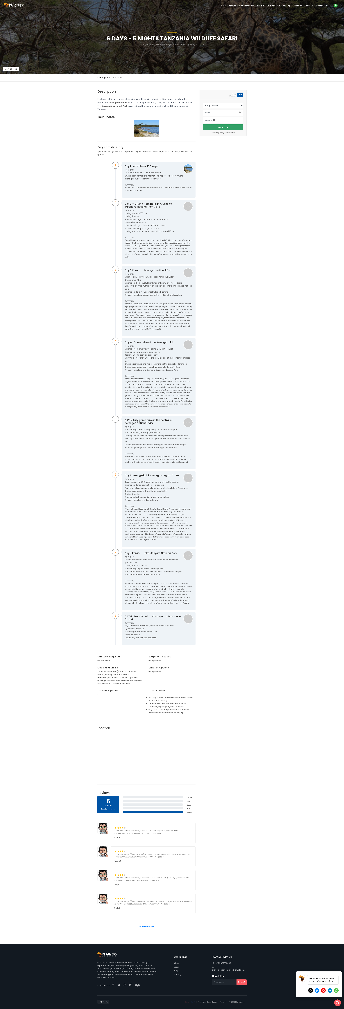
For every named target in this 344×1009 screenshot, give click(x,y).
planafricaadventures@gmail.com (228, 970)
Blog (176, 970)
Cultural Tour (273, 5)
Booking (177, 974)
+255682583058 (223, 963)
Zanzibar (297, 5)
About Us (308, 5)
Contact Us (321, 5)
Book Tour (223, 127)
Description (103, 77)
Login (176, 967)
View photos (11, 69)
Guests (210, 120)
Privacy (223, 1002)
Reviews (117, 77)
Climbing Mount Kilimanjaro (241, 5)
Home (223, 5)
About (177, 963)
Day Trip (286, 5)
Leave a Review (147, 926)
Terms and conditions (207, 1002)
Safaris (260, 5)
